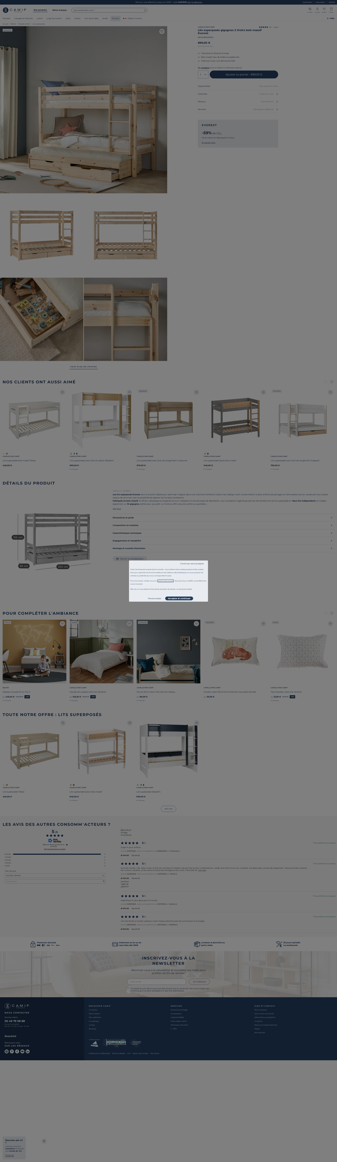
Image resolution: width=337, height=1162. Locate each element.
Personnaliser (154, 598)
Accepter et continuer (179, 598)
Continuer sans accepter (192, 563)
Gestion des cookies (165, 581)
